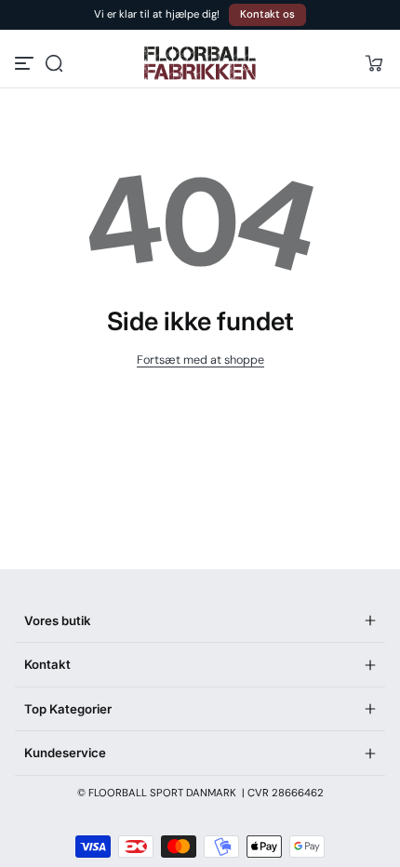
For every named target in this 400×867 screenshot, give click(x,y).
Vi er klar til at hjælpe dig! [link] (157, 14)
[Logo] (199, 63)
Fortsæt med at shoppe (200, 360)
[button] (54, 63)
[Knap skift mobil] (26, 63)
